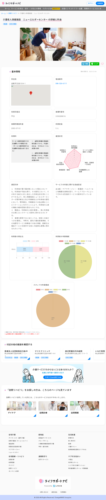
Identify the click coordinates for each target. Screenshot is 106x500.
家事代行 (71, 438)
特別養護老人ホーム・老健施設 (78, 468)
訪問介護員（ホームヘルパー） (18, 441)
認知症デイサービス (45, 438)
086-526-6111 (61, 84)
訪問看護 (11, 462)
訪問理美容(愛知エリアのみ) (77, 449)
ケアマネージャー (14, 449)
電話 (86, 64)
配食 (69, 444)
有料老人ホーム (73, 462)
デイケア (11, 465)
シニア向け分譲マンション (76, 465)
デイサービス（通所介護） (17, 438)
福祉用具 (11, 444)
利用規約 (63, 492)
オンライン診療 (14, 471)
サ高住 (70, 459)
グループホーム (43, 441)
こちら (27, 332)
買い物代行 (71, 441)
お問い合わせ (44, 492)
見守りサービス (43, 459)
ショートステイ (14, 452)
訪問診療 (11, 459)
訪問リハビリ (13, 468)
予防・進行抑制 (43, 446)
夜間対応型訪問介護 (15, 446)
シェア (96, 64)
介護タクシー (72, 446)
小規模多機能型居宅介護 (46, 444)
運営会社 (54, 492)
